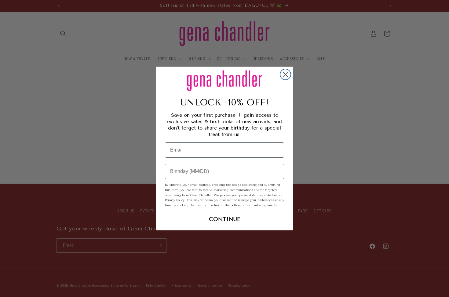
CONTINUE (224, 219)
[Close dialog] (285, 74)
